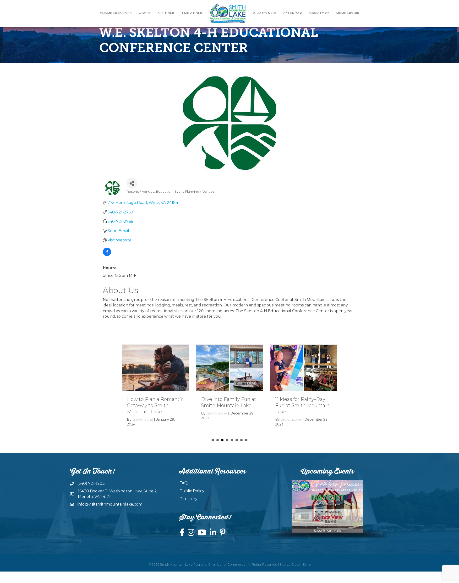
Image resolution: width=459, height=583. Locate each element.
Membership (347, 13)
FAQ (184, 483)
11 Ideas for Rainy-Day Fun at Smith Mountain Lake (302, 405)
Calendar (292, 13)
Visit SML (166, 13)
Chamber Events (116, 13)
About (145, 13)
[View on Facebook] (107, 254)
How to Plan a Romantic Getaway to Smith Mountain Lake (155, 405)
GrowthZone (301, 564)
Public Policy (192, 491)
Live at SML (192, 13)
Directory (319, 13)
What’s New (264, 13)
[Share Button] (131, 183)
